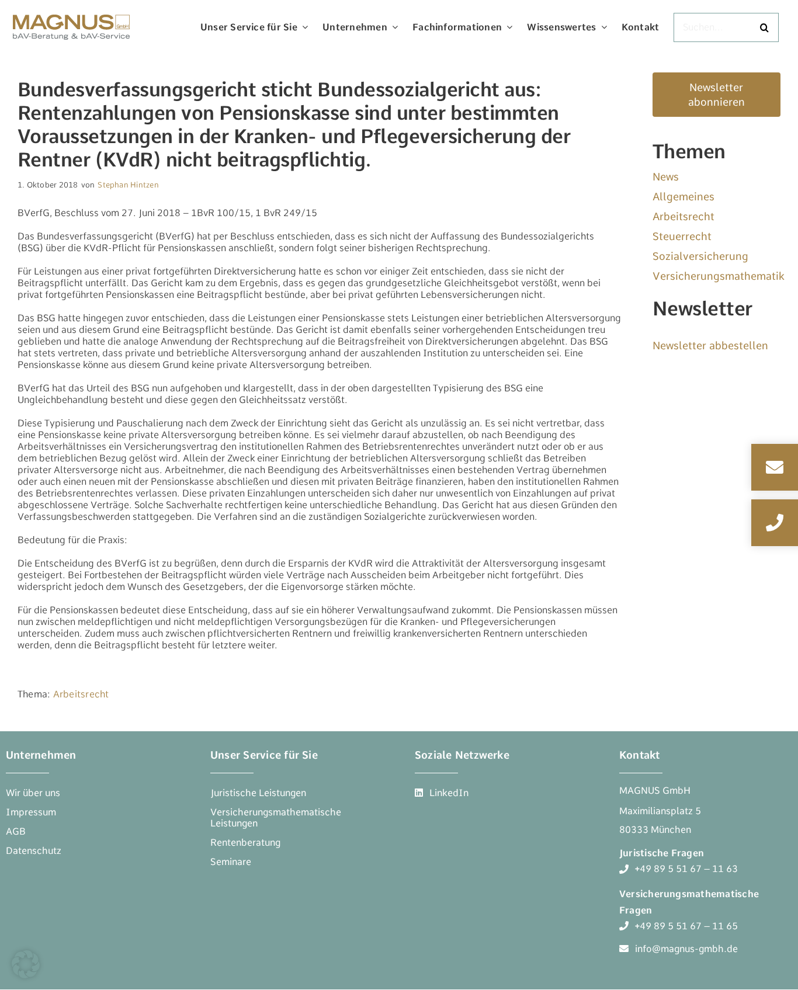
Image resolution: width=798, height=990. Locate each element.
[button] (25, 964)
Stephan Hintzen (128, 184)
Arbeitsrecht (81, 694)
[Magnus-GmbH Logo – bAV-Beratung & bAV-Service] (71, 13)
